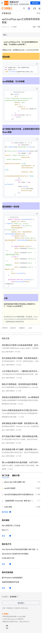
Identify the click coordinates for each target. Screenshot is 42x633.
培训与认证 (24, 608)
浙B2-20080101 (24, 622)
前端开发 (13, 328)
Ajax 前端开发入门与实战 (11, 525)
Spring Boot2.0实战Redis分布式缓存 (15, 553)
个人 (38, 13)
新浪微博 (13, 596)
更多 (3, 536)
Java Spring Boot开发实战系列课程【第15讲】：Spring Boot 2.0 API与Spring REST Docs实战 (21, 549)
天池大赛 (17, 608)
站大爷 (4, 469)
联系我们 (21, 603)
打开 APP (35, 3)
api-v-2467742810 (8, 352)
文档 (3, 608)
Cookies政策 (21, 616)
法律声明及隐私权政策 (9, 616)
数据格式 (22, 328)
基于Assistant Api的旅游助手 (12, 577)
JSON (30, 328)
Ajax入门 (5, 530)
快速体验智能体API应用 (10, 582)
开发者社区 (9, 608)
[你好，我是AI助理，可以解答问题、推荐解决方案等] (28, 8)
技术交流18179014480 (9, 404)
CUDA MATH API (8, 558)
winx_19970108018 (8, 365)
